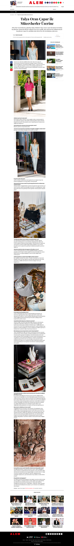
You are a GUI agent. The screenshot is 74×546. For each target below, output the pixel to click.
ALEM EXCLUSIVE (12, 8)
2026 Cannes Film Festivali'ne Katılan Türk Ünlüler (43, 508)
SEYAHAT (43, 6)
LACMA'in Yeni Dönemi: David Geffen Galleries (57, 497)
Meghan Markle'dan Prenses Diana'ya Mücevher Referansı (57, 519)
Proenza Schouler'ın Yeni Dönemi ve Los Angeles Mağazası (54, 74)
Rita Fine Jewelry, (28, 488)
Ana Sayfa (12, 14)
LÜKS (17, 6)
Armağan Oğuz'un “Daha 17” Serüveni (54, 59)
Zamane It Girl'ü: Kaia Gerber (16, 507)
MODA (19, 6)
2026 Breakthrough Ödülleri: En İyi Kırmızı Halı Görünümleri (57, 508)
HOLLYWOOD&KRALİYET (37, 6)
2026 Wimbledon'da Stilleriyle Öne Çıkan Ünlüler (30, 497)
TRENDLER (12, 11)
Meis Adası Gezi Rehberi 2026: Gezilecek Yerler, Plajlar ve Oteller (54, 67)
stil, (33, 488)
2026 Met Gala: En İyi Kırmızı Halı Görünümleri (44, 497)
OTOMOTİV (51, 6)
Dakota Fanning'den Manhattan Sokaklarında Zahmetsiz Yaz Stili (44, 519)
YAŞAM (62, 6)
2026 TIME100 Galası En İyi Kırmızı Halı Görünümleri (30, 519)
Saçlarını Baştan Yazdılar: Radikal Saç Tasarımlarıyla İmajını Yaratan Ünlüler (16, 519)
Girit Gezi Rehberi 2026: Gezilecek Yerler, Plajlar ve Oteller (54, 45)
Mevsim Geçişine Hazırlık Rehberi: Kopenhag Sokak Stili (55, 52)
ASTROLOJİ (47, 6)
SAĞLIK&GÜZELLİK (29, 6)
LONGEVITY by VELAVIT (55, 8)
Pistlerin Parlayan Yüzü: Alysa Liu (30, 507)
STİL (16, 11)
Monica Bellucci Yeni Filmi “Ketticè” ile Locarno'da (16, 497)
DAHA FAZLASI (37, 492)
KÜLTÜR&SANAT (23, 6)
